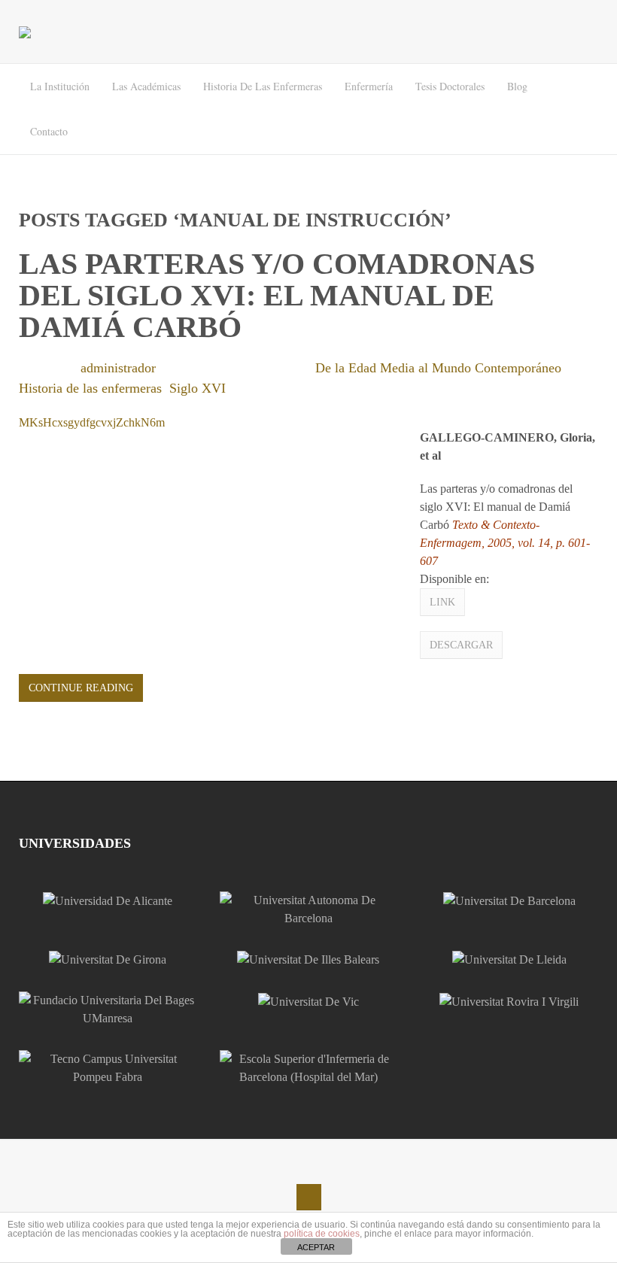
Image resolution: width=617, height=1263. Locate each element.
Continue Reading (81, 688)
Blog (517, 86)
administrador (118, 367)
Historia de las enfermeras (262, 86)
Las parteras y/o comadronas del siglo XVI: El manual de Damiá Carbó (277, 295)
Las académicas (146, 86)
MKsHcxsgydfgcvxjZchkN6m (92, 422)
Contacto (49, 131)
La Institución (60, 86)
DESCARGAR (461, 645)
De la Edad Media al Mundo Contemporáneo (438, 367)
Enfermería (369, 86)
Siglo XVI (197, 388)
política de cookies (322, 1233)
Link (442, 602)
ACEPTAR (316, 1247)
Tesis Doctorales (450, 86)
